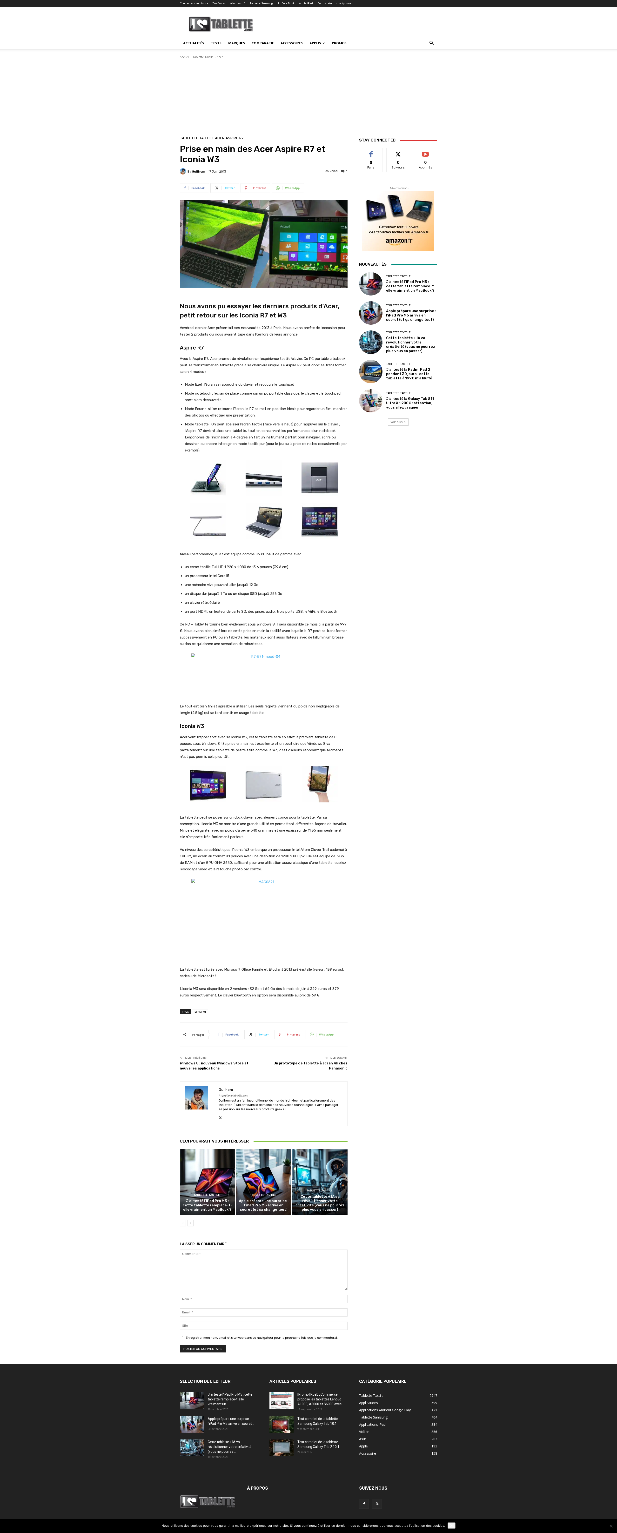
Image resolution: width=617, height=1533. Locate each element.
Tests (216, 43)
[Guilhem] (184, 171)
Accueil (184, 57)
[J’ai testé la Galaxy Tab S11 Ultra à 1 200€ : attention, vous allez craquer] (370, 400)
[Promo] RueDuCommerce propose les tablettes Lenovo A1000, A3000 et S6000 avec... (320, 1399)
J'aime (371, 152)
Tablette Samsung (261, 3)
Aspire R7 (235, 138)
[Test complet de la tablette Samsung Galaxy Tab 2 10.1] (281, 1447)
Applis (315, 43)
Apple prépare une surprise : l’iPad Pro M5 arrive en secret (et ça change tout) (263, 1205)
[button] (431, 43)
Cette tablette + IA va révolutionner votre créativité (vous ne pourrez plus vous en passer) (319, 1203)
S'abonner (426, 152)
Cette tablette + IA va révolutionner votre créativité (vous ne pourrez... (230, 1446)
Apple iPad (306, 3)
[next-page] (191, 1223)
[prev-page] (183, 1223)
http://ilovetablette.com (233, 1095)
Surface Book (286, 3)
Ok (451, 1525)
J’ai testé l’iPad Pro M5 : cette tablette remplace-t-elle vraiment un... (230, 1399)
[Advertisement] (308, 95)
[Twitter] (220, 1116)
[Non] (611, 1526)
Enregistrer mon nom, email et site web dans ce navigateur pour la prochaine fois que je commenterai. (262, 1337)
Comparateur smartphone (334, 3)
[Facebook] (364, 1504)
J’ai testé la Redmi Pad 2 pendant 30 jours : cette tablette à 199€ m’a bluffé (409, 373)
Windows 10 (237, 3)
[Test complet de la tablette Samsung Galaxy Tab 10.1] (281, 1424)
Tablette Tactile (203, 57)
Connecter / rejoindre (194, 3)
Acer (220, 57)
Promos (339, 43)
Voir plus (396, 422)
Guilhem (198, 171)
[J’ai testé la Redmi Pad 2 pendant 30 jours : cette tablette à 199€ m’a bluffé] (370, 371)
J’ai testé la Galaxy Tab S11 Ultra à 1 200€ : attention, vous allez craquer (410, 403)
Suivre (398, 152)
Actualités (193, 43)
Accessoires (292, 43)
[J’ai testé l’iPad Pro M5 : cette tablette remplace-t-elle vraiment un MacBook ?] (207, 1182)
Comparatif (263, 43)
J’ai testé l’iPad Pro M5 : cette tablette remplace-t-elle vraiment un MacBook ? (207, 1205)
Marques (236, 43)
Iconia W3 (200, 1011)
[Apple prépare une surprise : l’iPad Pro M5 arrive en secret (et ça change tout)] (263, 1182)
